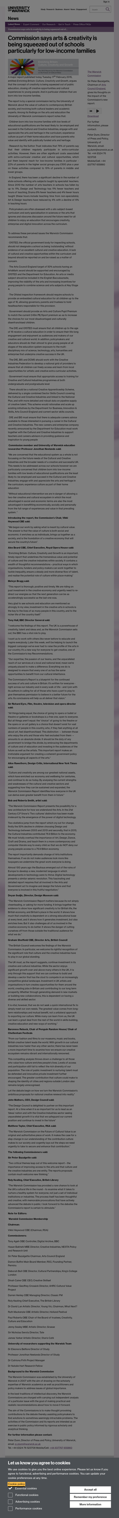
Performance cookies (28, 1508)
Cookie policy (16, 1484)
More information (90, 1504)
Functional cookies (26, 1495)
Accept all (90, 1489)
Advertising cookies (27, 1501)
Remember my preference (90, 1497)
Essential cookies (25, 1488)
